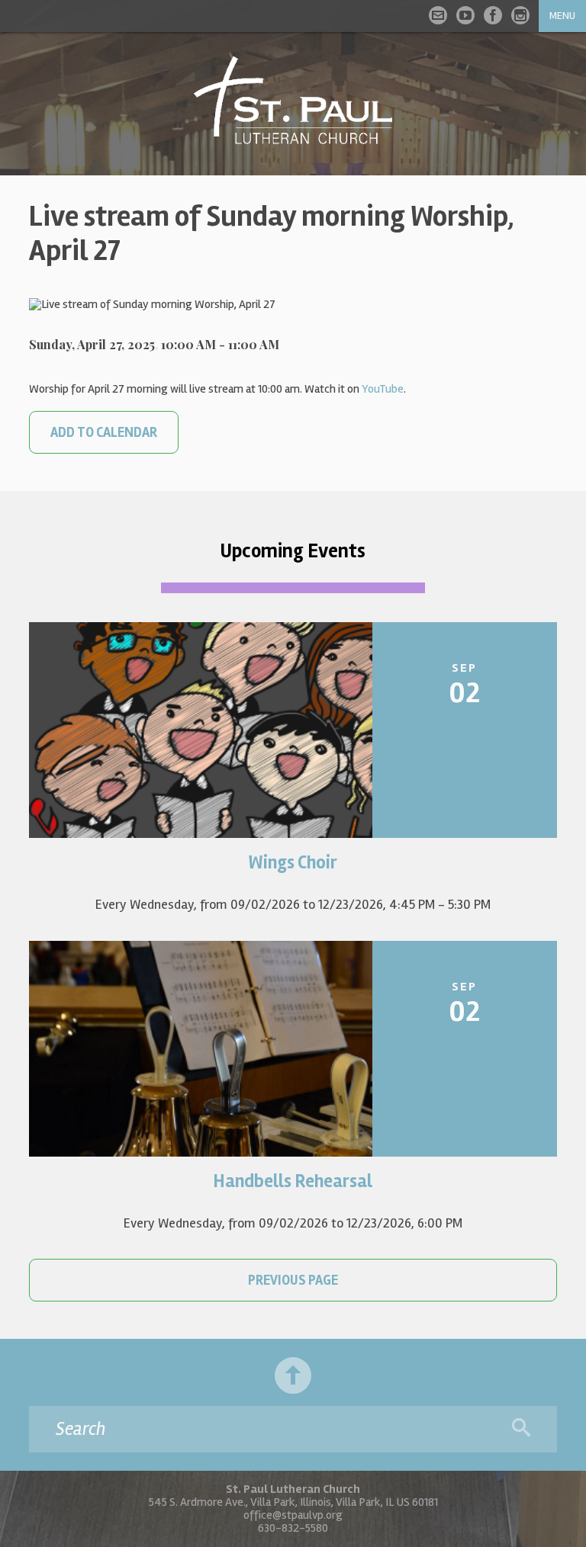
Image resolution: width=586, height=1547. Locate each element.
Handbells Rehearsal (292, 1181)
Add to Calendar (103, 432)
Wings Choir (293, 863)
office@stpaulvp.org (293, 1515)
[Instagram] (520, 15)
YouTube (383, 388)
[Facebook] (493, 15)
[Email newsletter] (438, 15)
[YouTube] (465, 15)
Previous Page (293, 1280)
